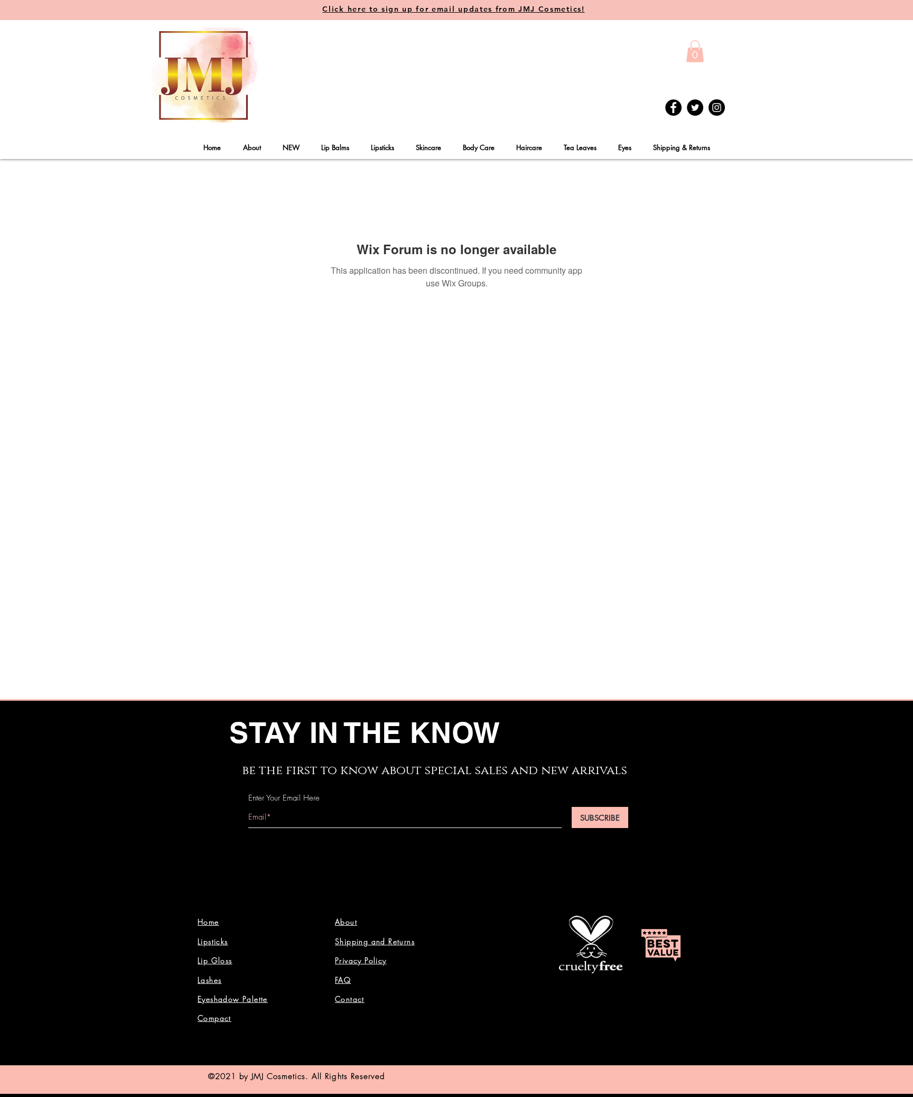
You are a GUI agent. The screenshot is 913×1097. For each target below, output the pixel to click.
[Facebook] (673, 107)
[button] (695, 51)
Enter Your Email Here (284, 798)
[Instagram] (717, 107)
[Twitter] (695, 107)
